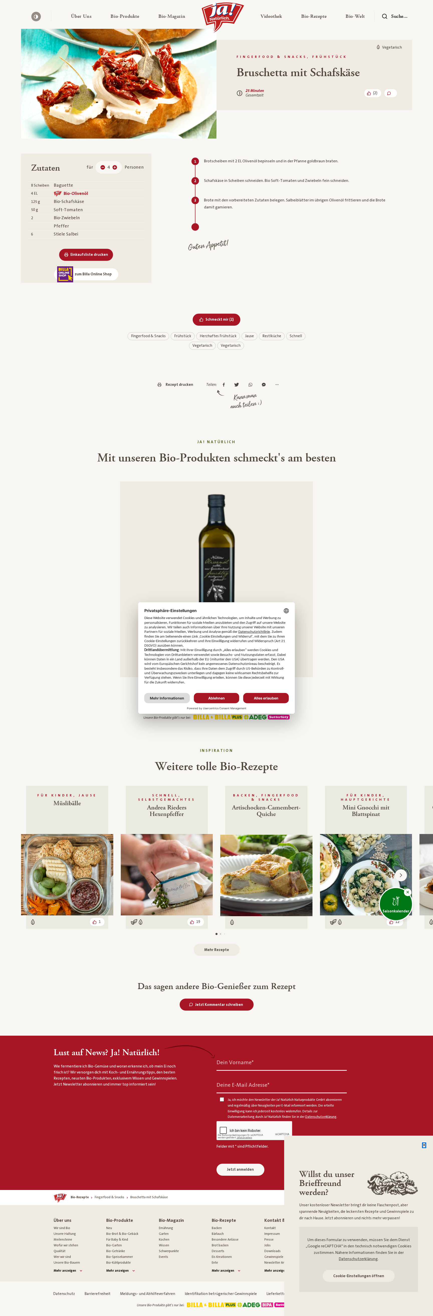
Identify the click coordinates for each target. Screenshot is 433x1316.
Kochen (164, 1239)
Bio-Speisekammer (119, 1256)
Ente (215, 1262)
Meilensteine (63, 1239)
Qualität (59, 1251)
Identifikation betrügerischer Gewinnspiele (221, 1294)
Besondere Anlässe (225, 1239)
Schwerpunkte (169, 1251)
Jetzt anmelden (240, 1169)
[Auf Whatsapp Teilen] (251, 385)
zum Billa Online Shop (93, 274)
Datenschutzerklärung (358, 1259)
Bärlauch (218, 1233)
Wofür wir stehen (66, 1245)
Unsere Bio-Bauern (67, 1262)
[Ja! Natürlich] (223, 19)
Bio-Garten (114, 1245)
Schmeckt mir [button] (222, 319)
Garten (164, 1233)
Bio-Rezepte (224, 1220)
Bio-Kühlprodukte (118, 1262)
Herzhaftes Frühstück (218, 336)
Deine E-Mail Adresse (242, 1085)
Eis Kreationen (222, 1256)
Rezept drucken (179, 385)
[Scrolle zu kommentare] (390, 93)
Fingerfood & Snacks (148, 336)
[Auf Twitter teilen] (238, 385)
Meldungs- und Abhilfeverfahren (147, 1294)
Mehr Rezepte (216, 950)
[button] (81, 17)
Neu (109, 1228)
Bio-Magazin (171, 1220)
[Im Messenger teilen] (265, 385)
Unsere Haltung (65, 1233)
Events (163, 1256)
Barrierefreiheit (97, 1294)
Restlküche (271, 336)
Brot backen (220, 1245)
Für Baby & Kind (117, 1239)
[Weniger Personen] (102, 167)
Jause (249, 336)
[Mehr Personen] (115, 167)
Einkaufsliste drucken (89, 255)
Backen (217, 1228)
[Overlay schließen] (424, 1145)
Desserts (218, 1251)
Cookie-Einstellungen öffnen (358, 1276)
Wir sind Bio (62, 1228)
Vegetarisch (202, 345)
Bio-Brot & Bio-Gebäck (122, 1233)
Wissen (164, 1245)
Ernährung (166, 1228)
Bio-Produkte (119, 1220)
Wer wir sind (62, 1256)
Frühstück (182, 336)
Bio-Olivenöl (76, 193)
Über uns (62, 1220)
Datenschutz (64, 1294)
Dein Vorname (235, 1062)
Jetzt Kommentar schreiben (219, 1005)
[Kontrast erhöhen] (36, 16)
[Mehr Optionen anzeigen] (278, 385)
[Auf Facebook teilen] (225, 385)
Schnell (296, 336)
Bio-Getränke (115, 1251)
